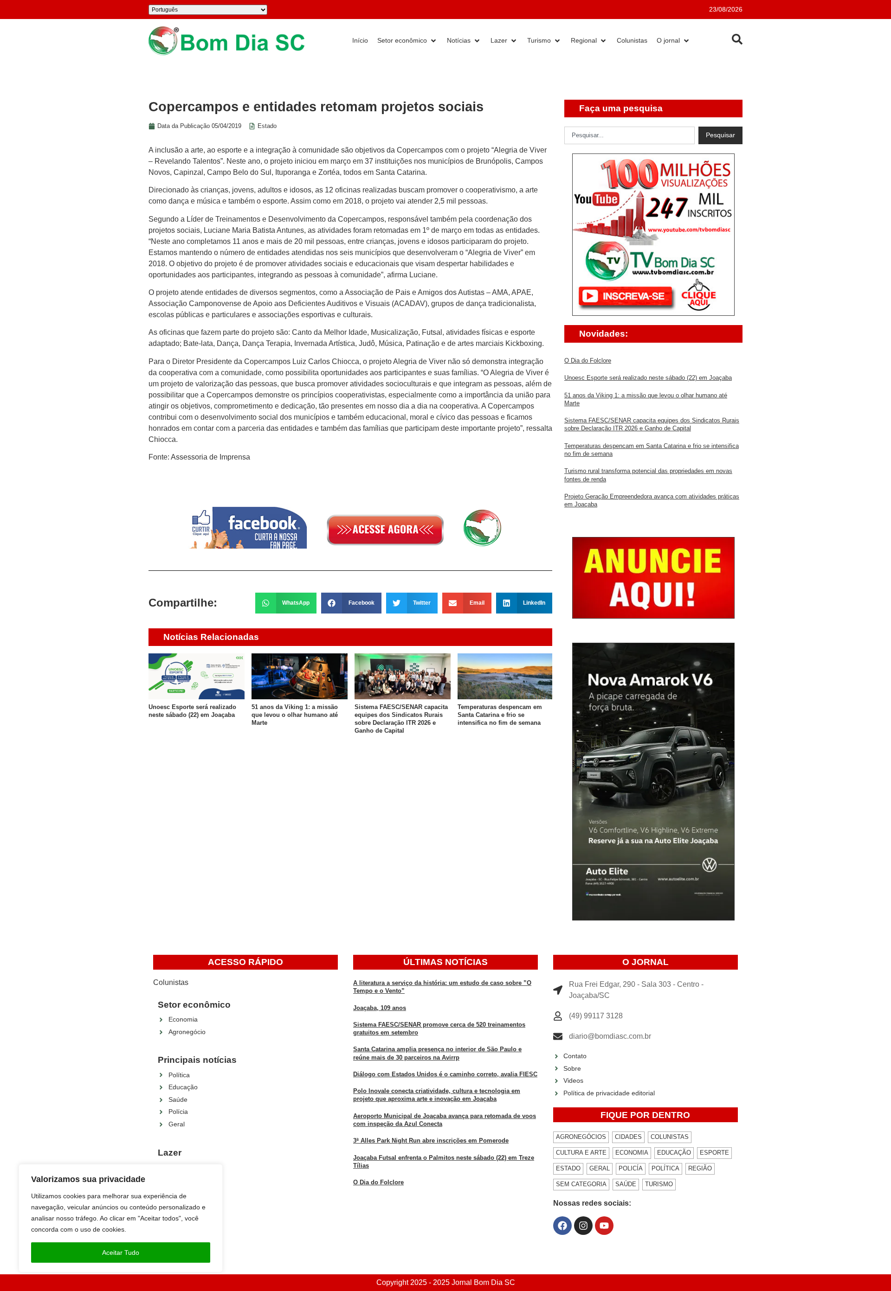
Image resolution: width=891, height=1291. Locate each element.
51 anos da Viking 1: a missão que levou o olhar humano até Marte (295, 715)
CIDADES (628, 1136)
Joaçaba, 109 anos (379, 1007)
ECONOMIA (631, 1152)
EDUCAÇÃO (674, 1152)
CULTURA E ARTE (581, 1152)
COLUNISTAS (670, 1136)
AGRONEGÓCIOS (581, 1136)
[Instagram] (583, 1225)
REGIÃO (700, 1168)
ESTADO (568, 1168)
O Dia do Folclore (587, 360)
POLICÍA (631, 1168)
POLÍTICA (665, 1168)
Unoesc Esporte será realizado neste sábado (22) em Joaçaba (648, 377)
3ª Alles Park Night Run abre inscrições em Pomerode (431, 1140)
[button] (286, 603)
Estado (267, 125)
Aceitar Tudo (120, 1252)
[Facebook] (562, 1225)
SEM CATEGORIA (581, 1184)
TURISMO (659, 1184)
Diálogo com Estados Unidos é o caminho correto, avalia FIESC (445, 1074)
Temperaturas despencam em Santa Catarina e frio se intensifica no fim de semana (500, 715)
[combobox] (629, 135)
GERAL (599, 1168)
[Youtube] (604, 1225)
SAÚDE (625, 1184)
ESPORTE (714, 1152)
